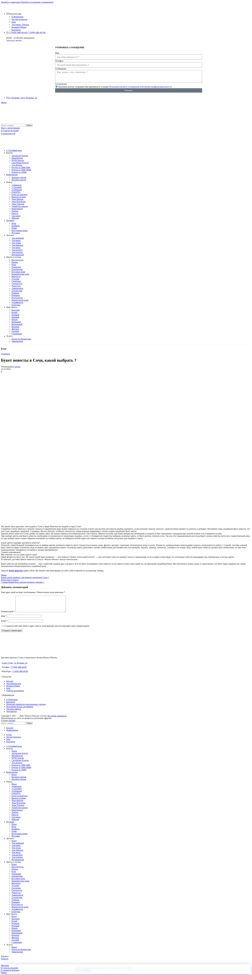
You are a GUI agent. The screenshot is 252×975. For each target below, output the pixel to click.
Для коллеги (17, 250)
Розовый (15, 315)
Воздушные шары (20, 230)
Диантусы (16, 286)
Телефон (59, 61)
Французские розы (20, 300)
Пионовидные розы (20, 274)
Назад (14, 751)
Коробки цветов (19, 180)
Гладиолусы (17, 283)
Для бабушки (17, 245)
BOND (12, 720)
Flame (14, 228)
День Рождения (18, 202)
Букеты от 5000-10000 (21, 170)
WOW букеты (18, 160)
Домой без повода (20, 206)
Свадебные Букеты (20, 163)
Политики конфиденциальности (156, 86)
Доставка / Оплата (20, 24)
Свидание (16, 216)
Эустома (15, 279)
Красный (16, 310)
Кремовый (16, 322)
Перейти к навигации (11, 2)
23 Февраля (17, 190)
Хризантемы (17, 269)
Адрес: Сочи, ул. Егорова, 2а (14, 663)
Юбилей (15, 218)
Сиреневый (17, 334)
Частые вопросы (19, 19)
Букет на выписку (20, 194)
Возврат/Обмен (19, 27)
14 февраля (16, 185)
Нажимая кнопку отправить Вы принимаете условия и (115, 86)
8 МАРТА (16, 192)
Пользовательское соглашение (19, 707)
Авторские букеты (20, 156)
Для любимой (18, 238)
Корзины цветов (19, 177)
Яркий (14, 319)
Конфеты (16, 226)
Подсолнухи (17, 298)
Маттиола (16, 276)
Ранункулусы (17, 260)
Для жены (16, 247)
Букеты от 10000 (19, 172)
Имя (57, 53)
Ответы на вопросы (15, 691)
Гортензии (16, 281)
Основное (5, 354)
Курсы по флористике (21, 339)
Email (4, 621)
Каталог (10, 681)
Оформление (17, 341)
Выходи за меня (19, 197)
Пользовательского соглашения (124, 86)
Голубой (15, 331)
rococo (17, 367)
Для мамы (16, 240)
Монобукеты (17, 158)
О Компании (17, 16)
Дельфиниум (17, 302)
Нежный (15, 317)
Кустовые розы (18, 272)
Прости (15, 213)
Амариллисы (17, 288)
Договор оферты (13, 709)
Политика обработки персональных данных (26, 704)
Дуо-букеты (17, 165)
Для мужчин (17, 252)
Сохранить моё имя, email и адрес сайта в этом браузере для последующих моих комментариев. (47, 626)
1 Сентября (17, 187)
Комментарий (8, 611)
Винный (15, 327)
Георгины (16, 305)
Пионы (15, 262)
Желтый (15, 329)
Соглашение (61, 84)
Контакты (16, 30)
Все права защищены (57, 716)
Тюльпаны (16, 267)
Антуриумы (17, 291)
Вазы (14, 223)
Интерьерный (18, 255)
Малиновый (17, 324)
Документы (11, 711)
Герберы (15, 293)
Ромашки (16, 295)
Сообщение (60, 68)
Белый (14, 312)
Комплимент (17, 209)
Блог (14, 22)
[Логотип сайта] (11, 123)
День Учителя (18, 204)
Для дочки (16, 243)
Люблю (15, 211)
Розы (14, 265)
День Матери (17, 199)
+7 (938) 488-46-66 (18, 667)
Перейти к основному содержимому (37, 2)
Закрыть (4, 959)
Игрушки (16, 233)
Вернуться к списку (10, 580)
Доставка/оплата (13, 683)
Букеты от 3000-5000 (21, 167)
